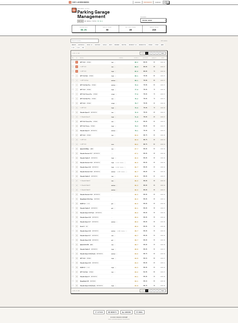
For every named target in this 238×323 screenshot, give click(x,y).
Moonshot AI (133, 45)
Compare (158, 2)
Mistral (124, 45)
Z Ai (73, 47)
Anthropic (81, 45)
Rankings (138, 2)
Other (156, 45)
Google (105, 45)
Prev (142, 53)
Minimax (117, 45)
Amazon (74, 45)
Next (162, 53)
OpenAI (150, 45)
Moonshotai (142, 45)
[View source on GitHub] (164, 2)
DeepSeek (97, 45)
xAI (83, 47)
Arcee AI (90, 45)
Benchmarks (148, 2)
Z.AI (78, 47)
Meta (110, 45)
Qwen (162, 45)
